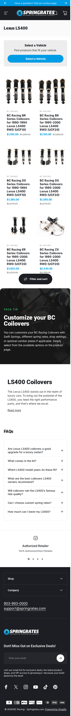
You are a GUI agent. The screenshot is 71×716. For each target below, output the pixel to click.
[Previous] (5, 3)
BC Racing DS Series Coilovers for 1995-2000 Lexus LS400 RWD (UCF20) (51, 188)
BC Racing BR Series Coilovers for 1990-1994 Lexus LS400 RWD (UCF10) (18, 123)
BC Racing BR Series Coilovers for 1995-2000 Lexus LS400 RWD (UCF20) (51, 123)
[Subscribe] (57, 665)
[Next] (66, 3)
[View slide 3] (36, 566)
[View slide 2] (32, 566)
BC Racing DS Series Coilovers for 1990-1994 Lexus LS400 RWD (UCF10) (18, 188)
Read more (14, 410)
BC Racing (12, 111)
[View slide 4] (41, 566)
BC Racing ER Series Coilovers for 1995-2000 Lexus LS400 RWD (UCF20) (18, 257)
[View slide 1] (27, 566)
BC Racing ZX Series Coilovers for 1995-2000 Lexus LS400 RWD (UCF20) (51, 257)
